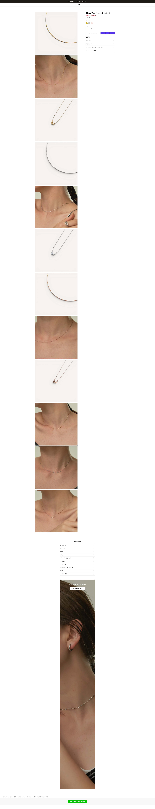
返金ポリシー (29, 796)
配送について (88, 40)
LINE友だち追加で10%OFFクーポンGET (77, 801)
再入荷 (61, 570)
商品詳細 (88, 37)
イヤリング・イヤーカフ (65, 558)
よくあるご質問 (63, 573)
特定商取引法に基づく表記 (43, 796)
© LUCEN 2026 (6, 796)
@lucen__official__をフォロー (77, 588)
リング (61, 551)
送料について (88, 43)
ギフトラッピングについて (91, 50)
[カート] (151, 5)
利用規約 (34, 796)
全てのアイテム (63, 545)
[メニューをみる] (4, 5)
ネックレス (62, 561)
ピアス (61, 554)
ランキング (62, 548)
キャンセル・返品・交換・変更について (94, 47)
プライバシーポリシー (21, 796)
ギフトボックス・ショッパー (66, 567)
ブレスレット (63, 564)
